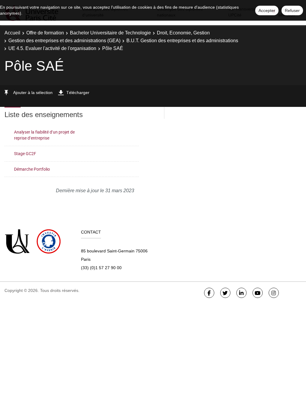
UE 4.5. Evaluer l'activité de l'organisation (52, 48)
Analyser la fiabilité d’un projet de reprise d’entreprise (44, 135)
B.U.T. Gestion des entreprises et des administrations (182, 40)
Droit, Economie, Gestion (183, 32)
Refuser (292, 10)
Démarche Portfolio (32, 169)
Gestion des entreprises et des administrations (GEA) (64, 40)
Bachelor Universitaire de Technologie (110, 32)
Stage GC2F (25, 153)
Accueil (12, 32)
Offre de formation (45, 32)
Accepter (266, 10)
